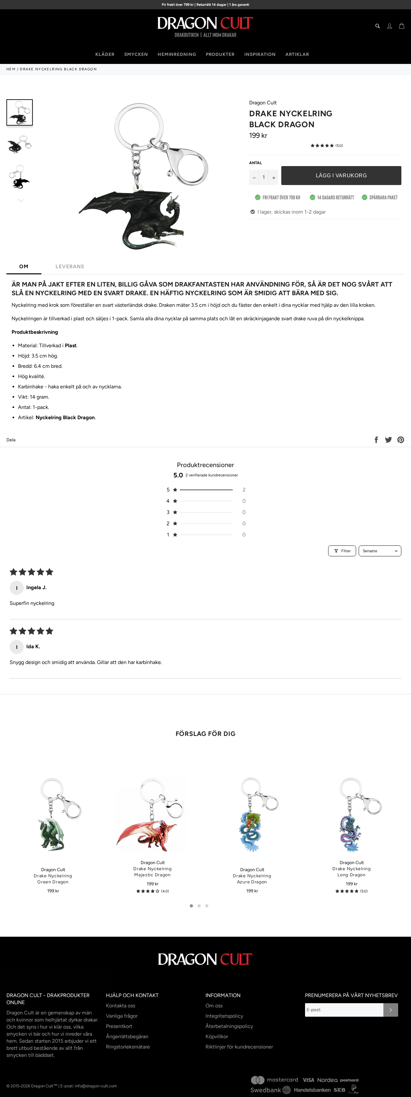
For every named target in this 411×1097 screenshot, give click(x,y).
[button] (322, 145)
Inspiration (260, 54)
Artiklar (297, 54)
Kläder (104, 54)
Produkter (220, 54)
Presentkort (119, 1026)
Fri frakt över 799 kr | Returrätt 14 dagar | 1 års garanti (205, 5)
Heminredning (177, 54)
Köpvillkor (217, 1036)
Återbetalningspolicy (229, 1026)
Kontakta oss (120, 1006)
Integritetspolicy (224, 1016)
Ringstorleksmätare (128, 1047)
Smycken (136, 54)
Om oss (214, 1006)
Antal (255, 163)
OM (24, 266)
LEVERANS (70, 266)
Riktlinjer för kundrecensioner (239, 1047)
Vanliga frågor (121, 1016)
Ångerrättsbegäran (127, 1036)
